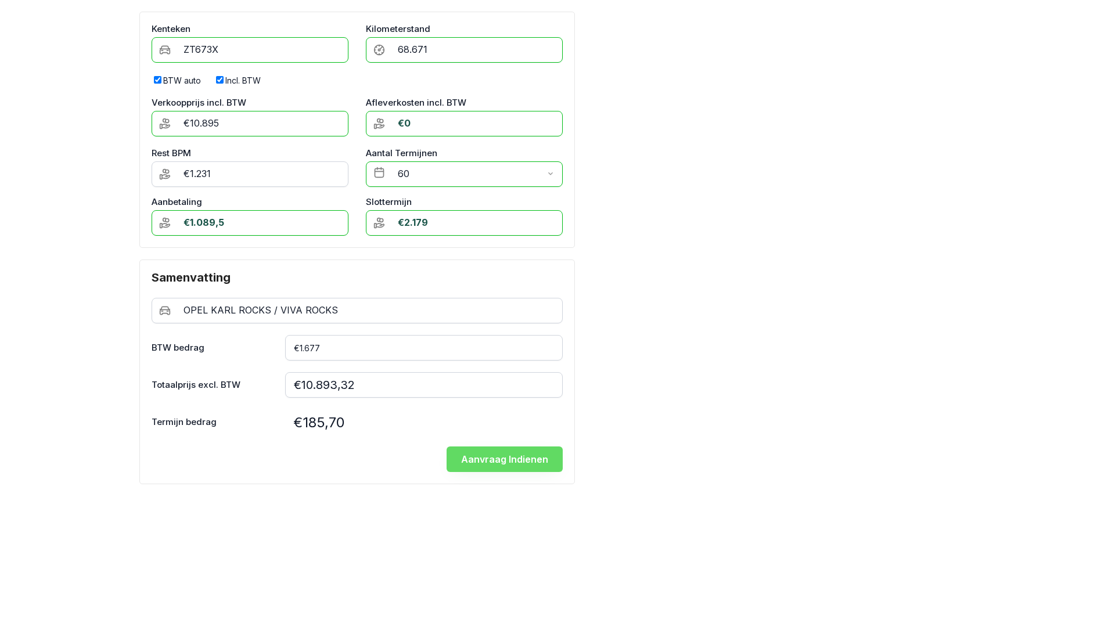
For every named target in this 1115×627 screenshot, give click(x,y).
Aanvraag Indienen (504, 459)
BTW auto (182, 80)
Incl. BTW (243, 80)
